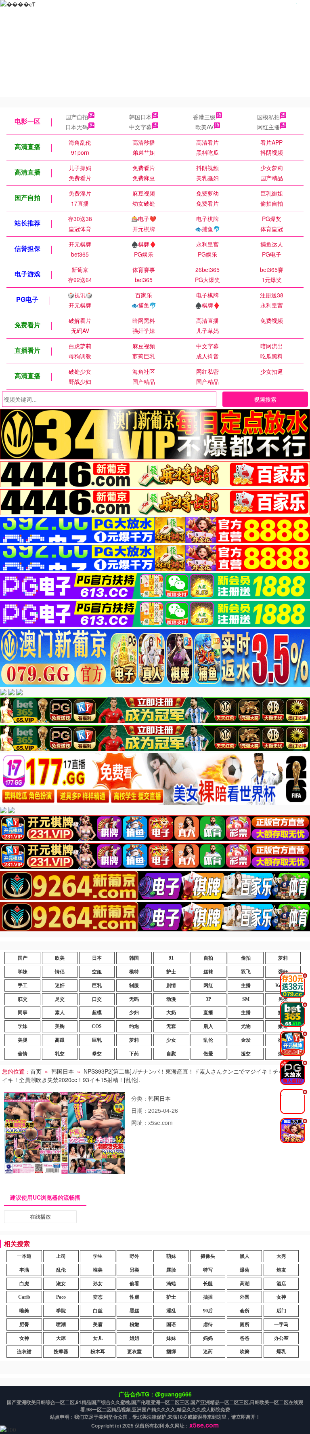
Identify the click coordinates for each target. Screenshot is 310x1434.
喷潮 (61, 1324)
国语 (171, 1324)
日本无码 (76, 127)
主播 (246, 985)
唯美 (98, 1270)
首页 (36, 1071)
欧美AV (204, 127)
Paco (61, 1297)
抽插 (208, 1297)
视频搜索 (265, 399)
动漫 (171, 999)
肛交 (22, 999)
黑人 (244, 1256)
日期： (139, 1110)
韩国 (134, 958)
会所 (244, 1311)
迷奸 (60, 985)
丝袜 (208, 972)
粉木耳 (97, 1351)
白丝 (98, 1311)
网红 (208, 985)
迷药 (208, 1351)
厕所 (244, 1324)
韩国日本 (140, 117)
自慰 (171, 1054)
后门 (281, 1311)
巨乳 (97, 985)
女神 (281, 1297)
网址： (139, 1122)
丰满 (24, 1270)
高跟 (60, 1040)
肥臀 (24, 1324)
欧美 (60, 958)
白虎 (24, 1284)
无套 (171, 1026)
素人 (60, 1012)
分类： (139, 1098)
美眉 (98, 1324)
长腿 (208, 1284)
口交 (97, 999)
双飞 (246, 972)
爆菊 (244, 1270)
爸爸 (244, 1338)
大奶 (171, 1012)
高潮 (244, 1284)
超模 (97, 1012)
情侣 (60, 972)
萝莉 (283, 958)
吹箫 (244, 1351)
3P (208, 999)
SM (245, 999)
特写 (208, 1270)
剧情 (171, 985)
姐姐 (134, 1338)
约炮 (134, 1026)
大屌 (61, 1338)
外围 (244, 1297)
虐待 (208, 1324)
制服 (134, 985)
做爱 (208, 1054)
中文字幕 (140, 127)
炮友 (281, 1270)
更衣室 (134, 1351)
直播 (208, 1012)
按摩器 (61, 1351)
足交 (60, 999)
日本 (97, 958)
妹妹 (171, 1338)
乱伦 (208, 1040)
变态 (98, 1297)
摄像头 (208, 1256)
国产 (22, 958)
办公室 (281, 1338)
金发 (246, 1040)
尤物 (246, 1026)
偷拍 (246, 958)
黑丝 (134, 1311)
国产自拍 (76, 117)
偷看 (134, 1284)
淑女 (61, 1284)
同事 (22, 1012)
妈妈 (208, 1338)
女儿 (98, 1338)
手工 (22, 985)
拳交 (97, 1054)
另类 (134, 1270)
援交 (246, 1054)
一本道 (24, 1256)
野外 (134, 1256)
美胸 (60, 1026)
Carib (24, 1297)
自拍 (208, 958)
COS (97, 1026)
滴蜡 (171, 1284)
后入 (208, 1026)
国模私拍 (268, 117)
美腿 (22, 1040)
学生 (98, 1256)
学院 (61, 1311)
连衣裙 (24, 1351)
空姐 (97, 972)
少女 (171, 1040)
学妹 (22, 972)
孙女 (98, 1284)
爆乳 (281, 1351)
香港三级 (204, 117)
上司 (61, 1256)
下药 (134, 1054)
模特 (134, 972)
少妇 (134, 1012)
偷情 (22, 1054)
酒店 (281, 1284)
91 (171, 958)
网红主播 (268, 127)
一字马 (281, 1324)
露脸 (171, 1270)
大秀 (281, 1256)
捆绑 (171, 1351)
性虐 (134, 1297)
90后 (208, 1311)
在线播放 (40, 1216)
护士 (171, 972)
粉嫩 (134, 1324)
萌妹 (171, 1256)
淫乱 (171, 1311)
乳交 (60, 1054)
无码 (134, 999)
